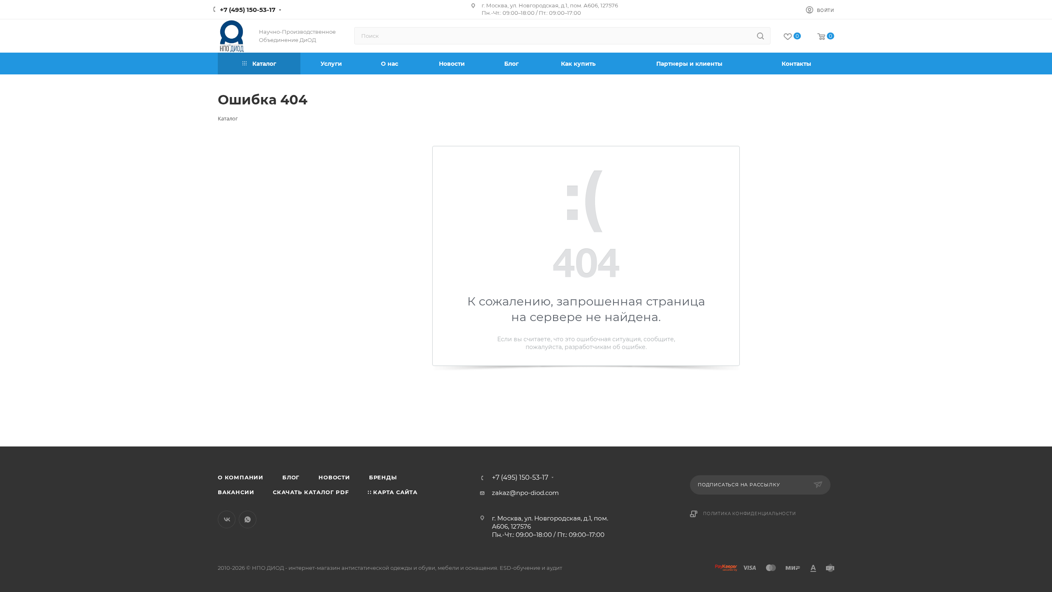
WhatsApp (247, 519)
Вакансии (236, 492)
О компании (240, 477)
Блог (291, 477)
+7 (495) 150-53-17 (247, 10)
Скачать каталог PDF (310, 492)
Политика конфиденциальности (749, 513)
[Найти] (760, 35)
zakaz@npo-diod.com (525, 493)
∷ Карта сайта (393, 492)
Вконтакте (226, 519)
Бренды (383, 477)
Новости (334, 477)
